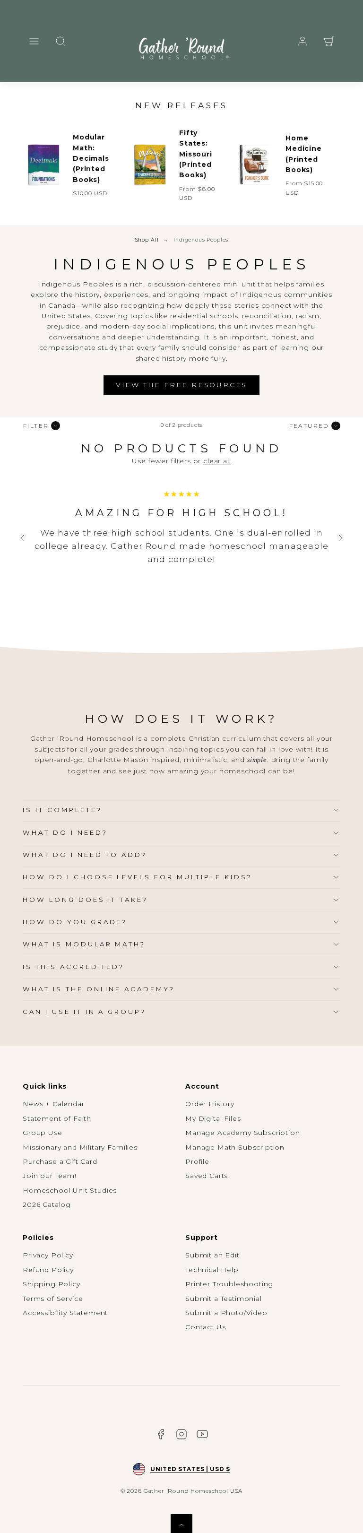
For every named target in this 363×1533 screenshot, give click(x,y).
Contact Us (205, 1327)
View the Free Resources (181, 385)
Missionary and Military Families (80, 1147)
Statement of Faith (57, 1118)
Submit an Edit (212, 1255)
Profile (197, 1161)
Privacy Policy (48, 1255)
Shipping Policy (51, 1284)
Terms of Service (53, 1298)
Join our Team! (50, 1175)
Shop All (147, 240)
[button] (34, 41)
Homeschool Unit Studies (70, 1190)
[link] (302, 41)
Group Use (42, 1132)
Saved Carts (206, 1175)
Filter (36, 425)
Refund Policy (48, 1269)
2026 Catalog (47, 1204)
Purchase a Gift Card (60, 1161)
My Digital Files (213, 1118)
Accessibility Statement (65, 1312)
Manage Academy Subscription (242, 1132)
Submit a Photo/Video (226, 1312)
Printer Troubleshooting (229, 1284)
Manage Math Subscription (235, 1147)
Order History (209, 1104)
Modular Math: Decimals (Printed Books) (91, 158)
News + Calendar (54, 1104)
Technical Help (212, 1269)
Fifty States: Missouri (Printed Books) (195, 154)
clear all (217, 461)
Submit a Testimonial (223, 1298)
